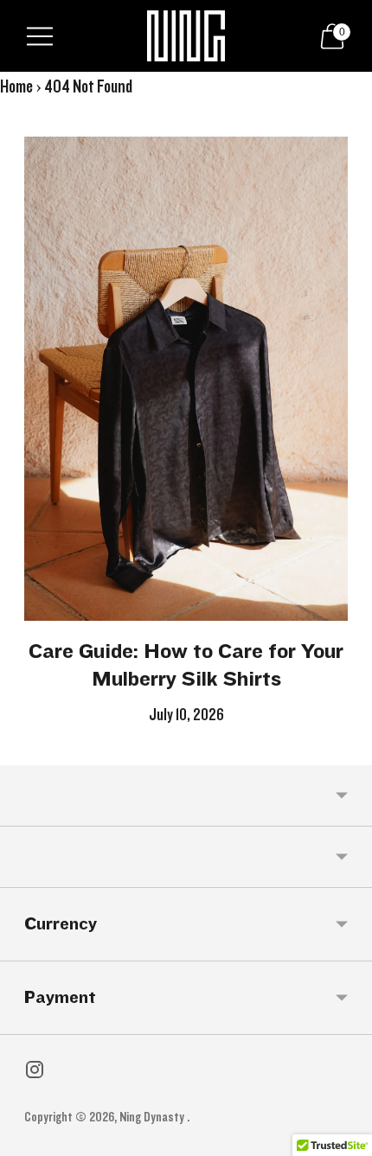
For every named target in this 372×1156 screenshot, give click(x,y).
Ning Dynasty (153, 1117)
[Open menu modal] (40, 36)
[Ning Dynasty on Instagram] (34, 1074)
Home (16, 86)
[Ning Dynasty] (186, 35)
